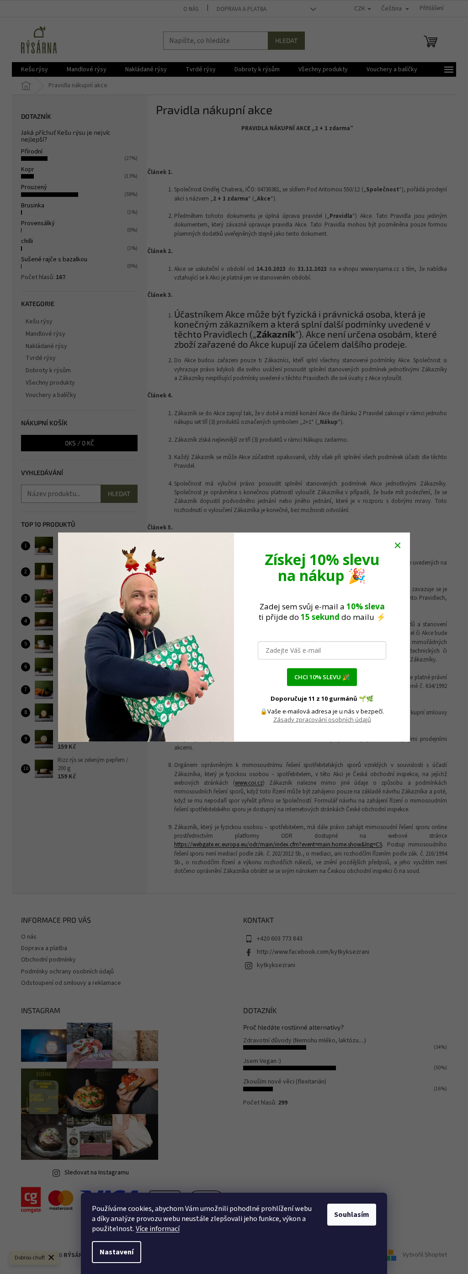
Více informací (158, 1229)
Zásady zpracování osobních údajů (322, 719)
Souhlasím (351, 1215)
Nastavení (116, 1252)
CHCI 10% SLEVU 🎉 (322, 677)
